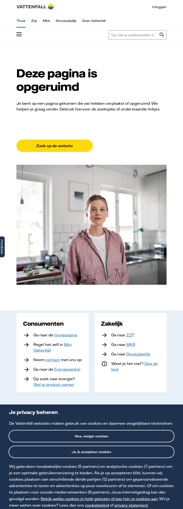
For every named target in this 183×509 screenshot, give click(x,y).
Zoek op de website (54, 145)
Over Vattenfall (94, 21)
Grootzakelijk (66, 21)
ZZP (130, 335)
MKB (130, 344)
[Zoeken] (162, 35)
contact (53, 359)
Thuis (20, 21)
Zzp (34, 21)
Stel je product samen (53, 384)
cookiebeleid (97, 505)
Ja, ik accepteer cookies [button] (92, 452)
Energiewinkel (67, 369)
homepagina (65, 335)
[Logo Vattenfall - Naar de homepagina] (35, 7)
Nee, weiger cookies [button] (91, 436)
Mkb (46, 21)
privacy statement (131, 505)
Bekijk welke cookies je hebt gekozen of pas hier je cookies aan (99, 498)
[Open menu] (19, 35)
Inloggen (159, 7)
